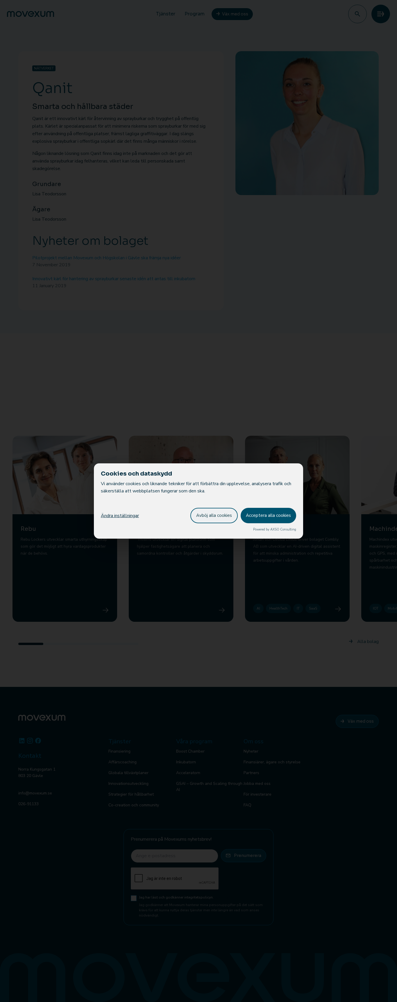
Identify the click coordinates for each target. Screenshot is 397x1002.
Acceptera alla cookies (268, 515)
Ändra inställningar (120, 515)
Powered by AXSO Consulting (274, 529)
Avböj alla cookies (214, 515)
